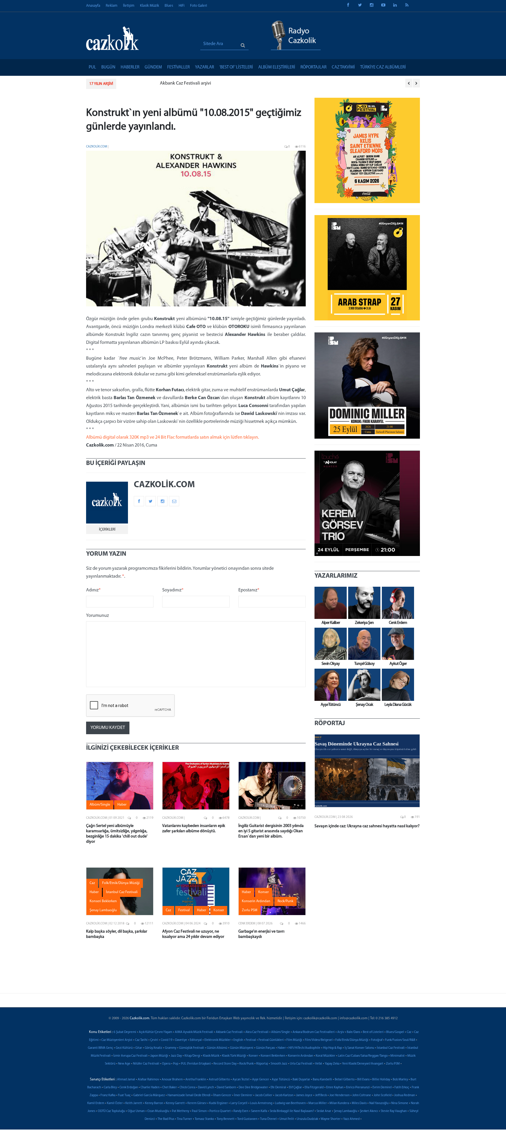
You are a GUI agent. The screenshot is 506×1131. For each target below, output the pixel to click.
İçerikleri (107, 529)
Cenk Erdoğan (128, 1087)
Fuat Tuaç (124, 1095)
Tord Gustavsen (247, 1119)
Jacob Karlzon (284, 1095)
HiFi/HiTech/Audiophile (304, 1048)
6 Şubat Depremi (125, 1032)
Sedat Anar (324, 1111)
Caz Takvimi (343, 67)
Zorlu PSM (393, 1063)
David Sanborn (226, 1087)
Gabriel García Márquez (149, 1095)
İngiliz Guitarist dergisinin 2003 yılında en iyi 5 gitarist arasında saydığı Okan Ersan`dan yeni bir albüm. (271, 831)
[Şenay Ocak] (362, 685)
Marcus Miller (317, 1103)
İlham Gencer (222, 1095)
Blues (169, 6)
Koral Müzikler (325, 1056)
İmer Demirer (243, 1095)
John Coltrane (361, 1095)
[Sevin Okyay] (329, 644)
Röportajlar (313, 67)
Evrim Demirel (382, 1087)
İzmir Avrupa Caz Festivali (130, 1056)
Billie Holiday (381, 1079)
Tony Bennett (226, 1119)
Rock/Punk (246, 1063)
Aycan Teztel (241, 1079)
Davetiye (181, 1040)
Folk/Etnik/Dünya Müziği (351, 1040)
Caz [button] (92, 883)
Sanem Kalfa (259, 1111)
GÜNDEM (153, 67)
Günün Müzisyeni (241, 1048)
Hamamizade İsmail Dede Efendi (189, 1095)
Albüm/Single (280, 1032)
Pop (175, 1063)
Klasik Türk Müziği (234, 1056)
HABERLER (130, 67)
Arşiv (340, 1032)
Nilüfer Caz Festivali (146, 1063)
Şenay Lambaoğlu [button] (103, 910)
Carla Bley (110, 1087)
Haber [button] (121, 804)
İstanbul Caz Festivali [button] (122, 892)
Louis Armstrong (261, 1103)
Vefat (318, 1063)
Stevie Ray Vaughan (394, 1111)
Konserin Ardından (300, 1056)
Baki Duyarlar (301, 1079)
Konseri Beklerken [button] (103, 901)
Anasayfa (93, 6)
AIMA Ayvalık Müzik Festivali (194, 1032)
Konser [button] (218, 910)
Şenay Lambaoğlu (345, 1111)
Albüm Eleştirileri (276, 67)
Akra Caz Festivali (257, 1032)
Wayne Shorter (331, 1119)
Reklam (111, 6)
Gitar (138, 1048)
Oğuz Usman (136, 1111)
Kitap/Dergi (192, 1056)
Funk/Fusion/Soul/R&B (400, 1040)
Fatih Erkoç (401, 1087)
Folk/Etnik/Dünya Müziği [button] (121, 883)
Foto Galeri (198, 6)
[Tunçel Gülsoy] (362, 644)
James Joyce (304, 1095)
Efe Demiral (278, 1087)
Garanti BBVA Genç (100, 1048)
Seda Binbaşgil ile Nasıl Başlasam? (292, 1111)
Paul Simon (199, 1111)
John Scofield (383, 1095)
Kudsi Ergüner (218, 1103)
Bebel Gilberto (345, 1079)
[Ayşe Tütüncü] (329, 685)
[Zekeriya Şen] (362, 603)
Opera (166, 1063)
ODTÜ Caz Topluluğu (111, 1111)
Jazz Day (176, 1056)
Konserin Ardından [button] (256, 901)
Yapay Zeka (332, 1063)
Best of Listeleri (373, 1032)
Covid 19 (166, 1040)
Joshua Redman (404, 1095)
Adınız (93, 590)
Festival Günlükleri (271, 1040)
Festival (251, 1040)
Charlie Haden (150, 1087)
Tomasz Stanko (204, 1119)
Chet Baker (169, 1087)
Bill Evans (363, 1079)
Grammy (170, 1048)
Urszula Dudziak (307, 1119)
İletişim (128, 6)
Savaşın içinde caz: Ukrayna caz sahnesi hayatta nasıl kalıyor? (367, 826)
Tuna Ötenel (268, 1119)
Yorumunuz (97, 615)
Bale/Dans (353, 1032)
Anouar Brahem (172, 1079)
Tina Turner (184, 1119)
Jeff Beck (321, 1095)
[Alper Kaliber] (329, 603)
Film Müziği (294, 1040)
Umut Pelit (286, 1119)
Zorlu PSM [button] (249, 910)
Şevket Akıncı (369, 1111)
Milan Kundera (339, 1103)
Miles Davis (359, 1103)
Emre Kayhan (334, 1087)
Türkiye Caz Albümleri (383, 67)
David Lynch (206, 1087)
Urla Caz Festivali (301, 1063)
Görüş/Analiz (153, 1048)
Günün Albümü (217, 1048)
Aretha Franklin (195, 1079)
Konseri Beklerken (273, 1056)
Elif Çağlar (295, 1087)
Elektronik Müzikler (217, 1040)
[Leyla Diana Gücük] (396, 685)
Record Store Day (225, 1063)
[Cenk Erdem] (396, 603)
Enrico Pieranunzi (358, 1087)
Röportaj (262, 1063)
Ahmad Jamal (126, 1079)
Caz (409, 1032)
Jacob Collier (263, 1095)
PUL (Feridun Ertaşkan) (196, 1063)
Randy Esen (240, 1111)
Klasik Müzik (149, 6)
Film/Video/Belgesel (319, 1040)
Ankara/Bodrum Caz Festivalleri (314, 1032)
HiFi (181, 6)
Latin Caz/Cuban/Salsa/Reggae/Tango (363, 1056)
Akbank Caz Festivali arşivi (147, 83)
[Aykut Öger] (396, 644)
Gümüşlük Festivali (191, 1048)
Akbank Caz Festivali (229, 1032)
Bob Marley (400, 1079)
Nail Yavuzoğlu (379, 1103)
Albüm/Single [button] (100, 804)
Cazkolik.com (96, 146)
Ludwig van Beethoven (290, 1103)
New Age (124, 1063)
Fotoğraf (376, 1040)
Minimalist (397, 1056)
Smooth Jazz (279, 1063)
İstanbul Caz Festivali (391, 1048)
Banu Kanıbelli (322, 1079)
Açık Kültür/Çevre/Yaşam (155, 1032)
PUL (92, 67)
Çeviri (154, 1040)
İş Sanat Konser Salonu (359, 1048)
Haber (282, 1048)
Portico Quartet (220, 1111)
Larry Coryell (238, 1103)
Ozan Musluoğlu (158, 1111)
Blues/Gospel (395, 1032)
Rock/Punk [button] (285, 901)
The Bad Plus (166, 1119)
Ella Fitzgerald (314, 1087)
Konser (253, 1056)
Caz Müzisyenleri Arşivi (116, 1040)
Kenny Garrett (175, 1103)
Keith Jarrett (133, 1103)
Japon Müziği (159, 1056)
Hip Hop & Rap (332, 1048)
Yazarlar (204, 67)
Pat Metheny (180, 1111)
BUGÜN (108, 67)
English (238, 1040)
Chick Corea (187, 1087)
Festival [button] (184, 910)
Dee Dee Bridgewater (253, 1087)
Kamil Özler (115, 1103)
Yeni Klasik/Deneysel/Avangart (362, 1063)
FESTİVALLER (178, 67)
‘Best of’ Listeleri (236, 67)
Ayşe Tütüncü (281, 1079)
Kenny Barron (154, 1103)
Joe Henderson (339, 1095)
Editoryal (196, 1040)
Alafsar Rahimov (148, 1079)
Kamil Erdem (95, 1103)
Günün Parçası (265, 1048)
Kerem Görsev (196, 1103)
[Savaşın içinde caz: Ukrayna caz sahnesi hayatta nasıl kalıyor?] (367, 770)
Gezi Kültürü (124, 1048)
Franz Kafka (107, 1095)
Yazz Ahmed (351, 1119)
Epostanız (248, 590)
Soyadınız (173, 590)
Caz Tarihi (141, 1040)
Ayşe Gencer (260, 1079)
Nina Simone (399, 1103)
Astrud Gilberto (219, 1079)
